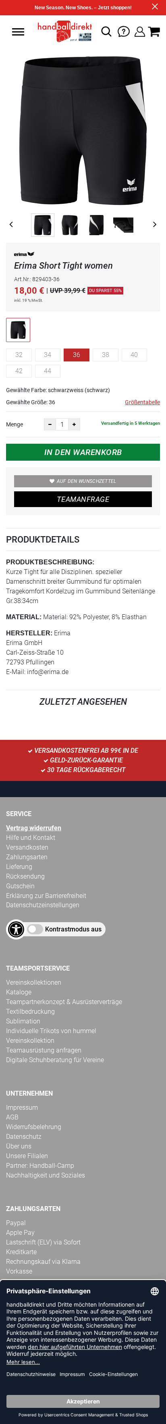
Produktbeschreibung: (50, 562)
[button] (18, 32)
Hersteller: (29, 633)
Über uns (18, 1146)
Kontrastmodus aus (73, 929)
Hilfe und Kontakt (30, 837)
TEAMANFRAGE (83, 499)
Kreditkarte (21, 1252)
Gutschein (20, 886)
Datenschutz (24, 1136)
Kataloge (18, 992)
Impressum (22, 1107)
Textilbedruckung (30, 1011)
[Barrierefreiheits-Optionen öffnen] (16, 929)
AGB (12, 1117)
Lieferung (19, 867)
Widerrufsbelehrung (33, 1127)
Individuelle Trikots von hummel (51, 1031)
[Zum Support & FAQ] (124, 31)
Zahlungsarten (27, 857)
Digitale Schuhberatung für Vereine (55, 1060)
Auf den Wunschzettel (86, 481)
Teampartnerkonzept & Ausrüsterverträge (64, 1002)
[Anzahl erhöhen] (74, 424)
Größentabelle (142, 402)
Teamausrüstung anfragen (43, 1050)
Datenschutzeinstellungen (42, 905)
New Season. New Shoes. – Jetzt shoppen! (83, 7)
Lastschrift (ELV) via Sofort (43, 1242)
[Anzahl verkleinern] (50, 424)
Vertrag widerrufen (33, 828)
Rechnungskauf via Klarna (43, 1261)
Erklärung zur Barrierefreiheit (46, 896)
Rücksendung (25, 876)
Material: (24, 617)
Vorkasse (19, 1271)
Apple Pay (20, 1232)
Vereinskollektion (30, 1040)
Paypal (16, 1223)
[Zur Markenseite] (24, 255)
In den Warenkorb (83, 452)
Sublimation (23, 1021)
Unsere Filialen (27, 1156)
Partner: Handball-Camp (40, 1165)
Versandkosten (27, 847)
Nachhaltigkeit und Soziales (45, 1175)
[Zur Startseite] (62, 31)
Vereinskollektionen (33, 982)
